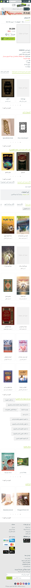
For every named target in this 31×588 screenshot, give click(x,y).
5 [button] (10, 105)
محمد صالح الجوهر (7, 329)
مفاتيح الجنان (8, 296)
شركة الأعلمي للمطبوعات (10, 410)
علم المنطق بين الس (8, 387)
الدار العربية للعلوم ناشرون (22, 438)
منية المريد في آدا (8, 266)
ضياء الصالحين (8, 327)
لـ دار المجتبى (26, 209)
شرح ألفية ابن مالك (23, 266)
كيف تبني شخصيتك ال (23, 236)
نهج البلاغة (23, 99)
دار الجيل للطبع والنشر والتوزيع (21, 429)
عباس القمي (7, 299)
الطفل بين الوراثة (23, 387)
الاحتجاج (23, 172)
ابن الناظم (22, 269)
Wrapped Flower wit (23, 510)
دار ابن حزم (25, 414)
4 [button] (13, 105)
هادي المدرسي (22, 359)
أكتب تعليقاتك (25, 195)
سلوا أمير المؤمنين (23, 327)
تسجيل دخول (25, 1)
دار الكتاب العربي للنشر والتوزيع (21, 434)
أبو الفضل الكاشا (22, 329)
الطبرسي (27, 20)
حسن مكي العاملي (7, 238)
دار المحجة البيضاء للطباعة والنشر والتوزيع (18, 405)
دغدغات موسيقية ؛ (8, 473)
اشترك (9, 578)
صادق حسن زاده (22, 299)
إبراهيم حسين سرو (7, 390)
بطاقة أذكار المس (23, 473)
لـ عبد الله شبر (8, 101)
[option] (23, 89)
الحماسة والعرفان (7, 357)
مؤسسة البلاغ (25, 410)
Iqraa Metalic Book (8, 138)
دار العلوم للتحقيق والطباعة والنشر (20, 419)
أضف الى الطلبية (9, 39)
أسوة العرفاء (23, 296)
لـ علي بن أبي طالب (23, 101)
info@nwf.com (26, 564)
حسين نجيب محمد (22, 238)
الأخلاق (7, 99)
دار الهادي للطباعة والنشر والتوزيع (20, 424)
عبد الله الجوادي (7, 359)
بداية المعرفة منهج (8, 236)
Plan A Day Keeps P (23, 138)
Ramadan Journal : (8, 510)
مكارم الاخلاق (8, 172)
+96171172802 (26, 563)
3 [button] (15, 105)
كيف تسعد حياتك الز (23, 357)
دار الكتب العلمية (9, 400)
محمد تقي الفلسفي (22, 390)
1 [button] (20, 105)
